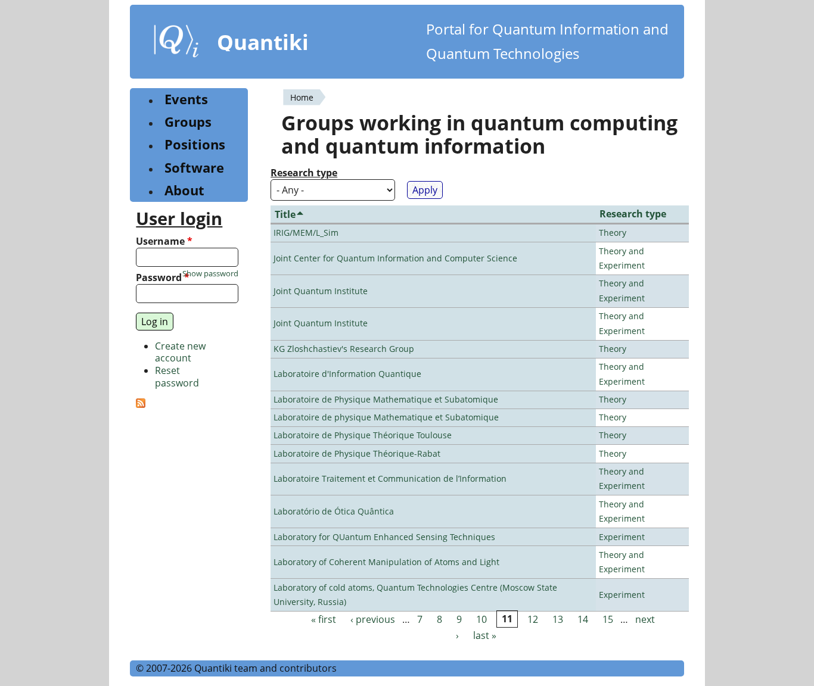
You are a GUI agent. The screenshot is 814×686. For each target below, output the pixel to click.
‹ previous (372, 619)
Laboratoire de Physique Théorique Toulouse (363, 435)
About (184, 190)
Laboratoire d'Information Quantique (347, 373)
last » (484, 635)
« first (323, 619)
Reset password (177, 376)
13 (557, 619)
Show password (210, 274)
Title (285, 214)
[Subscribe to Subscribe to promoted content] (140, 404)
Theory (612, 232)
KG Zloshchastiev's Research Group (344, 348)
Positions (194, 144)
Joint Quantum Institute (321, 291)
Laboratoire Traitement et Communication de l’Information (390, 478)
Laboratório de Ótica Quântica (334, 511)
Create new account (180, 352)
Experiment (622, 536)
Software (194, 167)
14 (582, 619)
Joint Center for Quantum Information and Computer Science (395, 258)
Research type (304, 173)
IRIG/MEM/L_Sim (306, 232)
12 (532, 619)
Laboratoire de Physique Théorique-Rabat (357, 453)
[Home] (176, 43)
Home (301, 97)
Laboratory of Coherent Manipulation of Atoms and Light (386, 561)
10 (481, 619)
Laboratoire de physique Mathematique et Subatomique (386, 417)
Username (164, 241)
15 (607, 619)
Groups (188, 122)
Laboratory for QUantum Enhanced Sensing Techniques (384, 536)
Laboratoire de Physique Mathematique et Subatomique (386, 399)
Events (186, 99)
